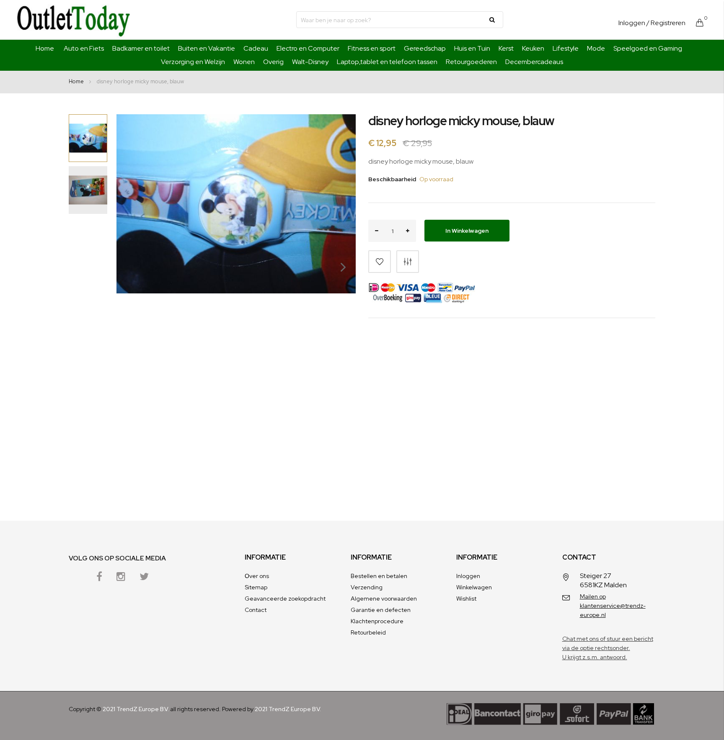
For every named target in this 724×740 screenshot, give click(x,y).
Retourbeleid (368, 632)
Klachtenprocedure (377, 621)
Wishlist (466, 598)
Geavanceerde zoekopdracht (285, 598)
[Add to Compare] (407, 261)
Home (45, 48)
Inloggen (631, 22)
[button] (339, 292)
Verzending (367, 587)
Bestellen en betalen (379, 576)
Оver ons (257, 576)
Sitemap (256, 587)
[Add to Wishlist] (379, 261)
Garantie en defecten (381, 610)
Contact (255, 610)
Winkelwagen (474, 587)
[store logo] (73, 19)
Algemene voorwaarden (384, 598)
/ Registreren (665, 22)
